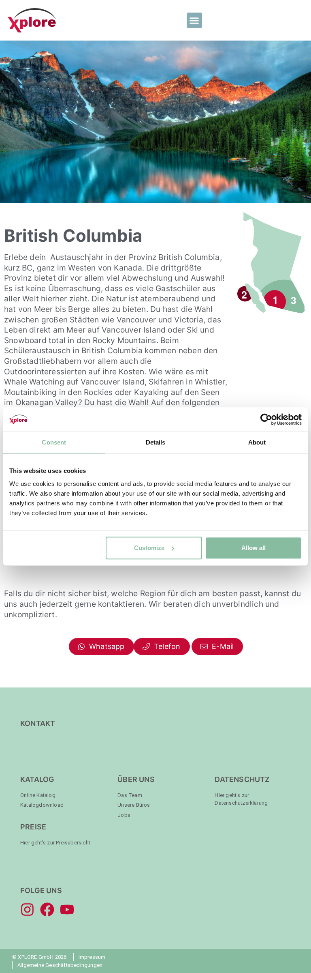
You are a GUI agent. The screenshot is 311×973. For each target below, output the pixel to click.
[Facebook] (47, 909)
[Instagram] (27, 909)
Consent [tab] (54, 442)
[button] (194, 20)
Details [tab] (156, 442)
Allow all (253, 547)
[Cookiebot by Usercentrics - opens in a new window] (266, 419)
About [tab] (257, 442)
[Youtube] (67, 909)
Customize (149, 547)
